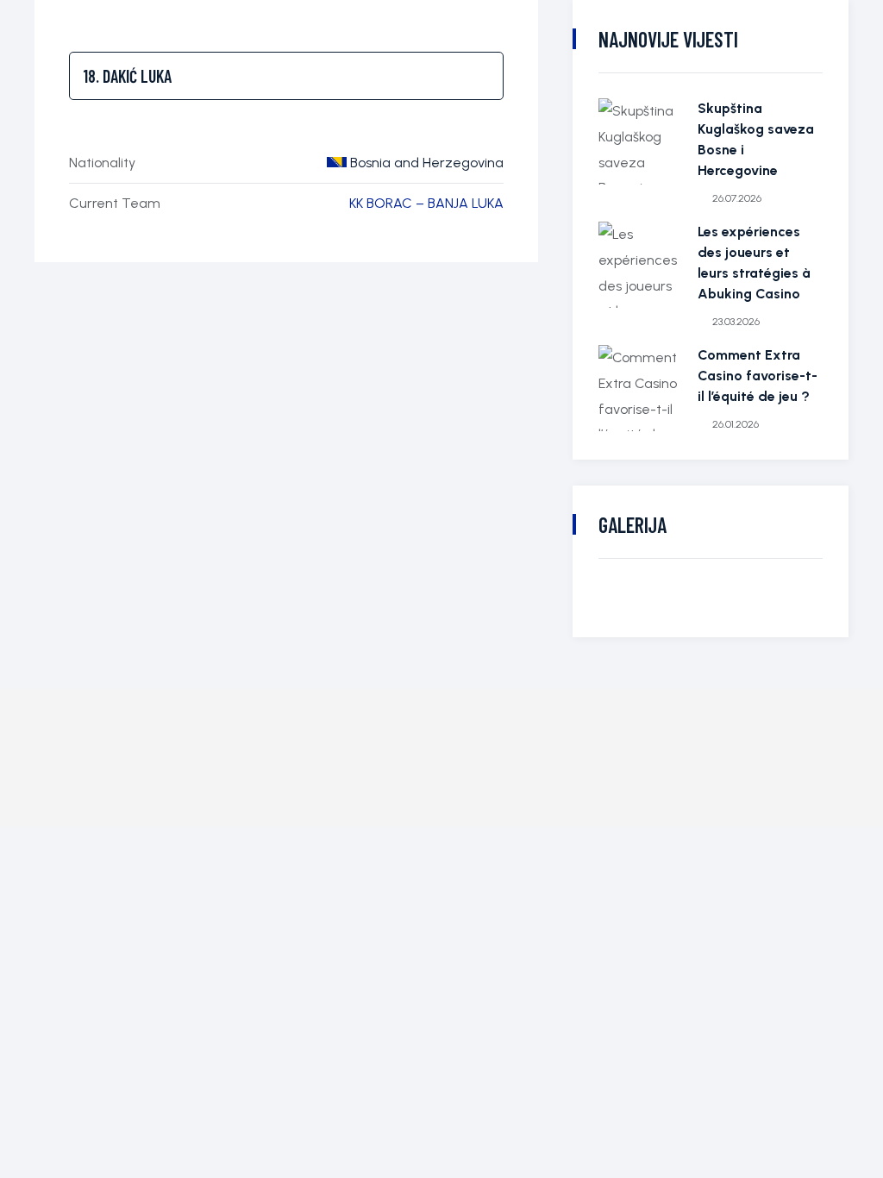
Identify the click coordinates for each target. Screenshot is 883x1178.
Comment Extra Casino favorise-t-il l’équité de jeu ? (757, 375)
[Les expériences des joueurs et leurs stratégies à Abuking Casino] (641, 265)
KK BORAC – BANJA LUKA (426, 203)
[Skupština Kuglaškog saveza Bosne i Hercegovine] (641, 141)
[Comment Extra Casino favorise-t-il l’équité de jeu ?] (641, 388)
